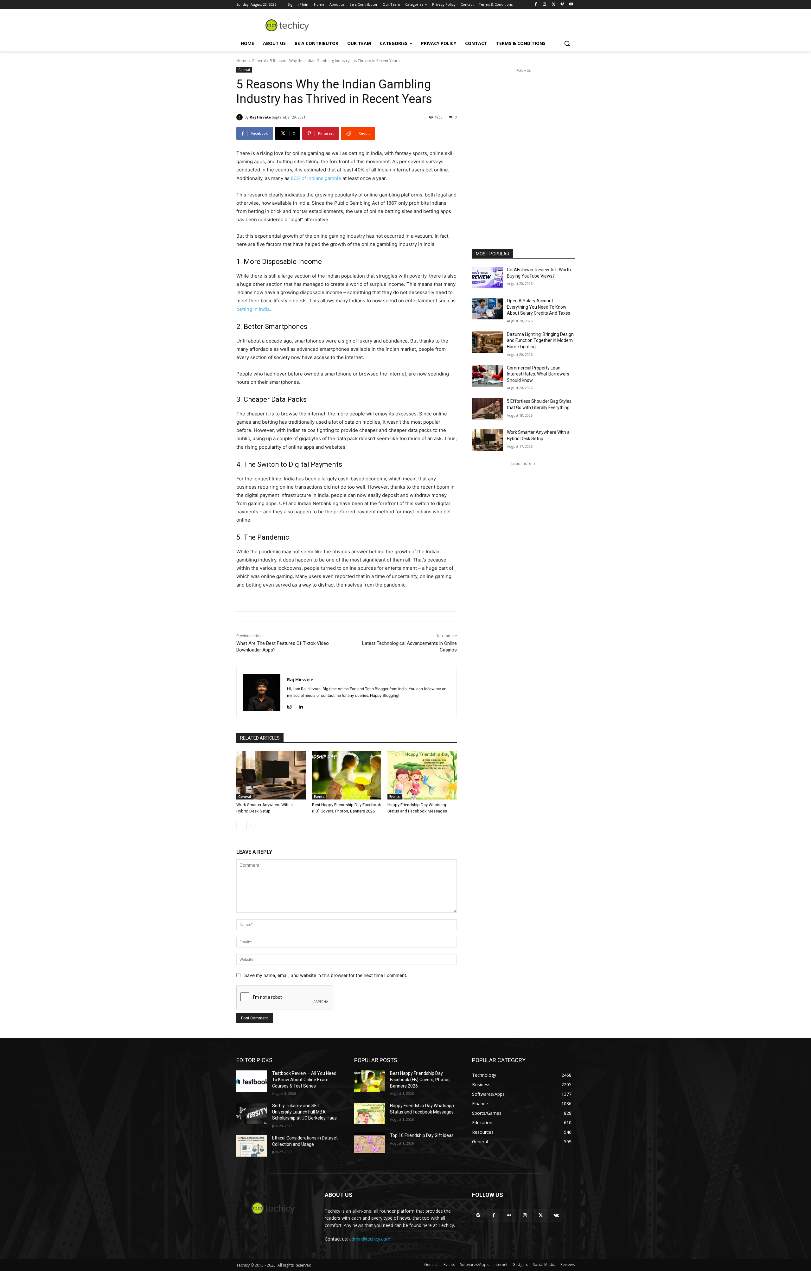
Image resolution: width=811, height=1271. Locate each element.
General (259, 60)
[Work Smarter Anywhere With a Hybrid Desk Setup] (271, 775)
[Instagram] (544, 4)
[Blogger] (478, 1215)
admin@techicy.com (369, 1239)
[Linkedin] (300, 705)
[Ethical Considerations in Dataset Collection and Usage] (251, 1146)
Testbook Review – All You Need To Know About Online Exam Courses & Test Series (304, 1079)
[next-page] (250, 825)
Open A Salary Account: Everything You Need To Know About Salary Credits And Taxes (538, 307)
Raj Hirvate (260, 117)
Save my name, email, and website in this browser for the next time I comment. (325, 975)
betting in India (253, 309)
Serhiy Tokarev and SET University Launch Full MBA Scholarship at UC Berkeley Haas (304, 1111)
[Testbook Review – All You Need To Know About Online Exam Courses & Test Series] (251, 1081)
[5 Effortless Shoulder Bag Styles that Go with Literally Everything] (487, 409)
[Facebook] (536, 4)
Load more (521, 463)
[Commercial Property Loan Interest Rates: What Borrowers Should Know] (487, 376)
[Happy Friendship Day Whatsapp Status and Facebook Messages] (422, 775)
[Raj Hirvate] (240, 117)
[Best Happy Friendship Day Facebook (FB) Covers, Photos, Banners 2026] (346, 775)
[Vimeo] (562, 4)
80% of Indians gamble (316, 178)
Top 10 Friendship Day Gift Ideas (422, 1135)
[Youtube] (571, 4)
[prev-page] (240, 825)
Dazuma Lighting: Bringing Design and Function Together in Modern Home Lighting (540, 340)
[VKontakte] (556, 1215)
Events (319, 796)
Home (241, 60)
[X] (553, 4)
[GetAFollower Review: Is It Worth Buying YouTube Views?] (487, 277)
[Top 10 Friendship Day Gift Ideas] (369, 1143)
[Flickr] (509, 1215)
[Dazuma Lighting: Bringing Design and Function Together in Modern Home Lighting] (487, 342)
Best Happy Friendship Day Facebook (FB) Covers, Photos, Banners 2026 (420, 1079)
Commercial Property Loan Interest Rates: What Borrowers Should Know (538, 374)
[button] (567, 43)
